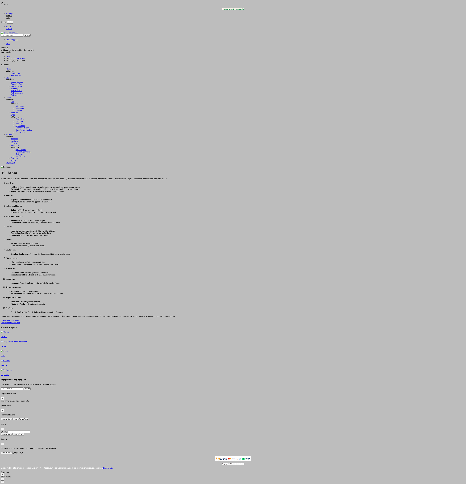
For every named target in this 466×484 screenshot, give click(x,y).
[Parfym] (14, 341)
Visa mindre (10, 323)
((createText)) (18, 434)
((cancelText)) (7, 419)
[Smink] (4, 351)
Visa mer (10, 320)
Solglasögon (5, 375)
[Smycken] (5, 361)
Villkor (8, 18)
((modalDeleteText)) (21, 419)
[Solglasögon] (6, 370)
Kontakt (9, 16)
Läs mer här (108, 468)
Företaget (9, 13)
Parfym (3, 346)
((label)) (4, 432)
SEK (9, 29)
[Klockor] (5, 332)
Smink (3, 356)
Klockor (4, 337)
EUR (8, 26)
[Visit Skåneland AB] (9, 33)
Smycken (4, 365)
